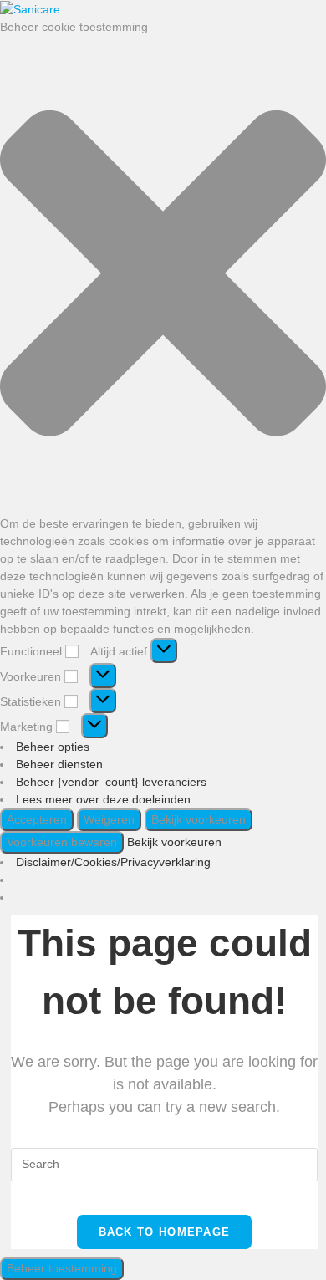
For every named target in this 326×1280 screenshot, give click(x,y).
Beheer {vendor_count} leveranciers (111, 781)
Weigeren (109, 819)
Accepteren (37, 819)
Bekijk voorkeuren (198, 819)
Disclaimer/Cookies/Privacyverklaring (113, 862)
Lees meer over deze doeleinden (103, 799)
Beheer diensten (59, 764)
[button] (163, 275)
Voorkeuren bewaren (62, 842)
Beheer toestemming (62, 1268)
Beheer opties (52, 746)
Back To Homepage (165, 1232)
